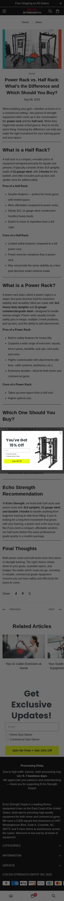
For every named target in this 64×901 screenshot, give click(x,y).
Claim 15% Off (17, 461)
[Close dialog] (60, 432)
